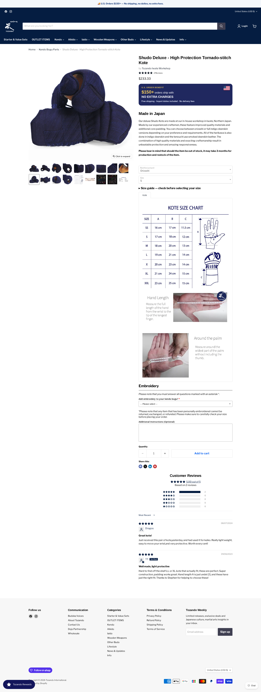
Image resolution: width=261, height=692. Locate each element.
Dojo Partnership (77, 629)
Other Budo (127, 39)
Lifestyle (145, 39)
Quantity (143, 446)
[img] (146, 523)
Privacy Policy (154, 616)
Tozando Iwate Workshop (156, 68)
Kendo (58, 39)
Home (32, 49)
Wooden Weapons (104, 39)
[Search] (221, 26)
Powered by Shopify (38, 683)
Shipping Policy (155, 624)
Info (182, 39)
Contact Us (74, 624)
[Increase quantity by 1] (165, 453)
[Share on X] (145, 466)
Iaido (85, 39)
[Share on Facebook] (140, 466)
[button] (243, 26)
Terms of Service (156, 629)
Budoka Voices (76, 616)
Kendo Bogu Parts (49, 49)
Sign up (225, 631)
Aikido (72, 39)
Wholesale (73, 633)
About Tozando (76, 620)
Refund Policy (154, 620)
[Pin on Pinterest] (155, 466)
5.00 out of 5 (193, 481)
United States (245, 11)
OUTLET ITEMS (41, 39)
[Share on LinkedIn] (150, 466)
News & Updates (165, 39)
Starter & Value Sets (15, 39)
